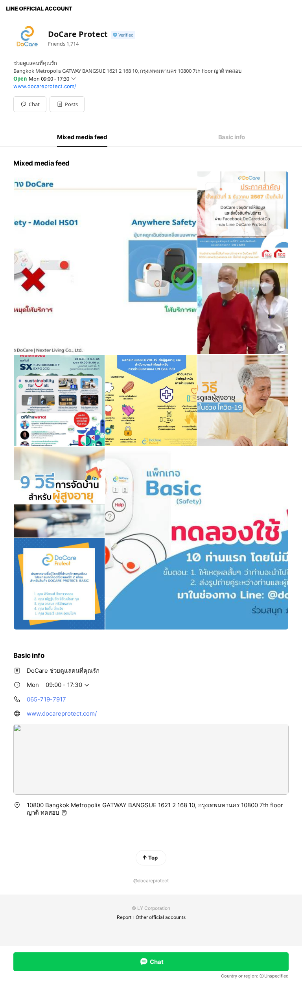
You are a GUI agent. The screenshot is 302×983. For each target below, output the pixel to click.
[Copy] (64, 813)
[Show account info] (123, 35)
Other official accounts (161, 917)
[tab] (82, 137)
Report (124, 917)
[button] (67, 104)
